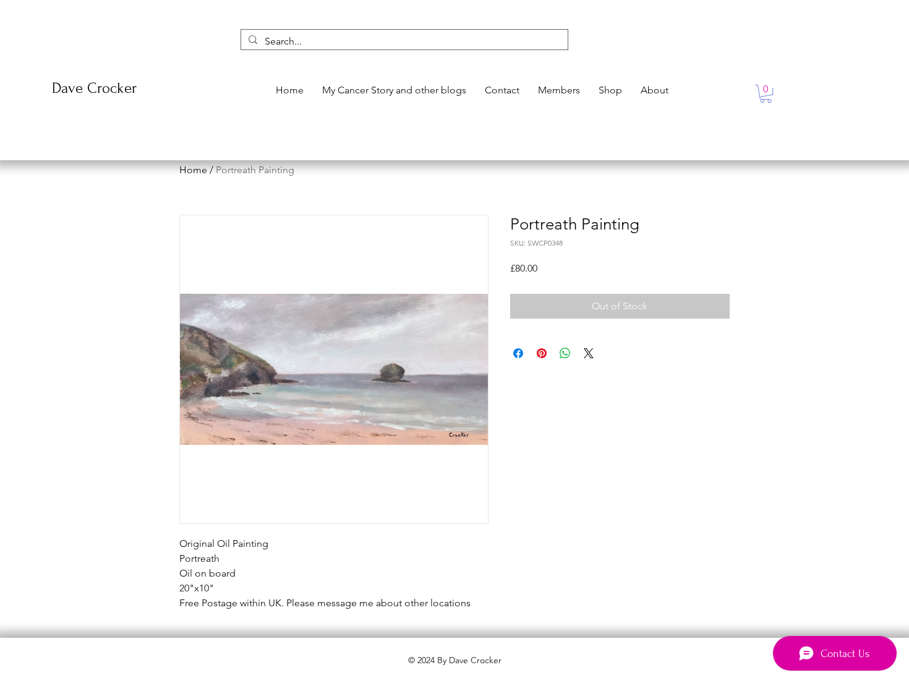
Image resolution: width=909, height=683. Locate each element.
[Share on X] (588, 353)
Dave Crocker (94, 88)
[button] (766, 94)
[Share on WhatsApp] (565, 353)
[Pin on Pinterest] (541, 353)
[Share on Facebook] (518, 353)
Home (193, 170)
